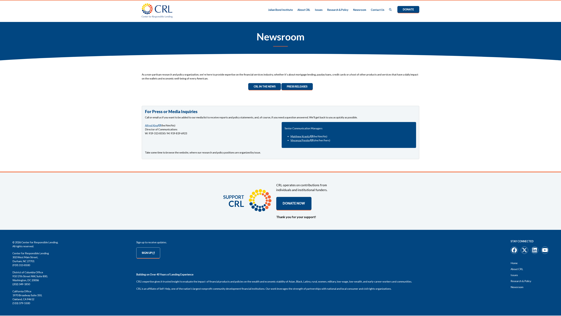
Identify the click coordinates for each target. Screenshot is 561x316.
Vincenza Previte (300, 140)
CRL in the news (265, 86)
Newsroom (359, 9)
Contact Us (377, 9)
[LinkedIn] (534, 250)
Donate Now (294, 203)
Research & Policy (337, 9)
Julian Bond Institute (280, 9)
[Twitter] (524, 250)
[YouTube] (545, 250)
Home (514, 263)
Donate (408, 9)
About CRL (303, 9)
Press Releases (297, 86)
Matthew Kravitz (300, 136)
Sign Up (147, 252)
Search (390, 9)
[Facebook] (514, 250)
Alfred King (151, 125)
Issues (319, 9)
